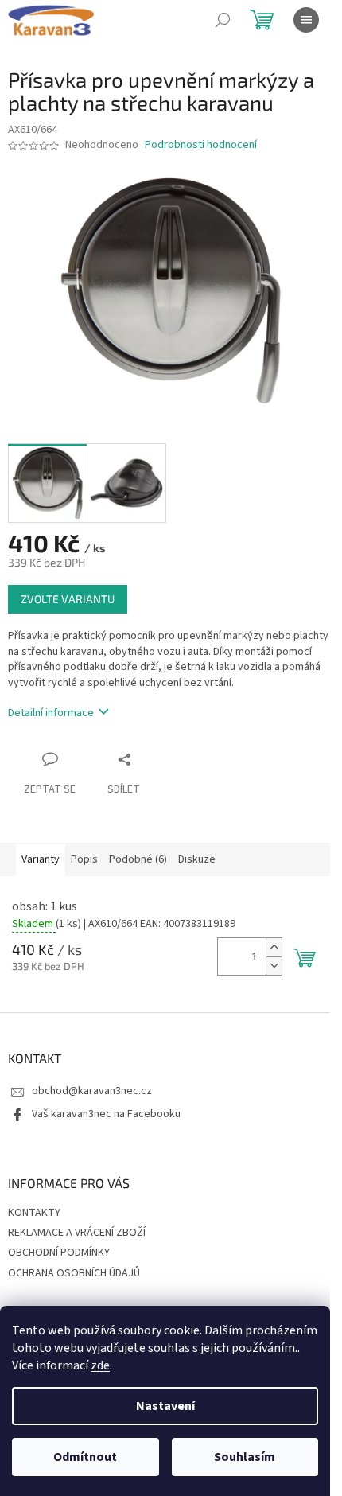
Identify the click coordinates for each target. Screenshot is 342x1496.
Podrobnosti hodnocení (201, 145)
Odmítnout (85, 1457)
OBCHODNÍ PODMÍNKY (59, 1252)
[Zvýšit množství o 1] (274, 947)
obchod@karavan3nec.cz (92, 1091)
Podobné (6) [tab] (138, 859)
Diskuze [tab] (197, 859)
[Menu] (306, 20)
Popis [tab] (84, 859)
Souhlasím (244, 1457)
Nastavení (165, 1406)
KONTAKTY (34, 1213)
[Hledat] (223, 20)
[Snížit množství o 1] (274, 965)
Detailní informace (51, 713)
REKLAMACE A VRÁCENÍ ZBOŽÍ (77, 1233)
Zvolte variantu (68, 599)
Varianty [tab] (40, 859)
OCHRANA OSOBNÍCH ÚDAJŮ (74, 1273)
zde (100, 1365)
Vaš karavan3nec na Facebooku (106, 1114)
